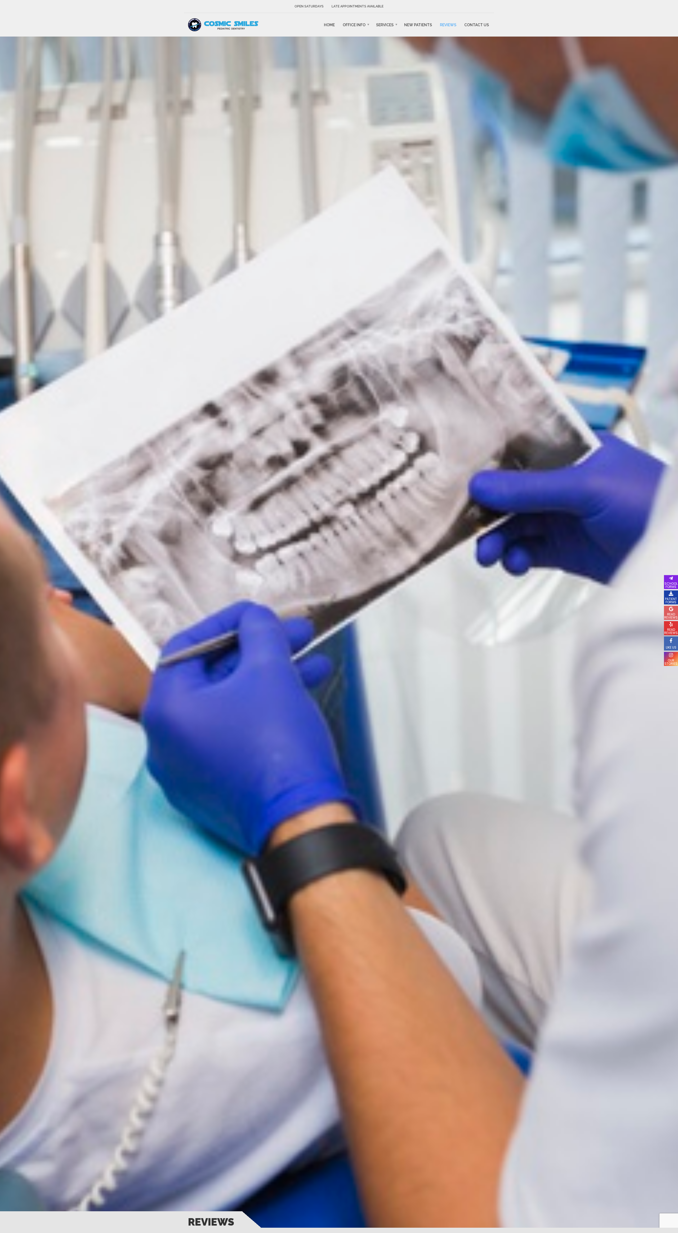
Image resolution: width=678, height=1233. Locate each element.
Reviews (448, 25)
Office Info (354, 25)
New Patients (418, 25)
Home (329, 25)
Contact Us (476, 25)
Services (385, 25)
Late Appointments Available (357, 6)
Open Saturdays (309, 6)
